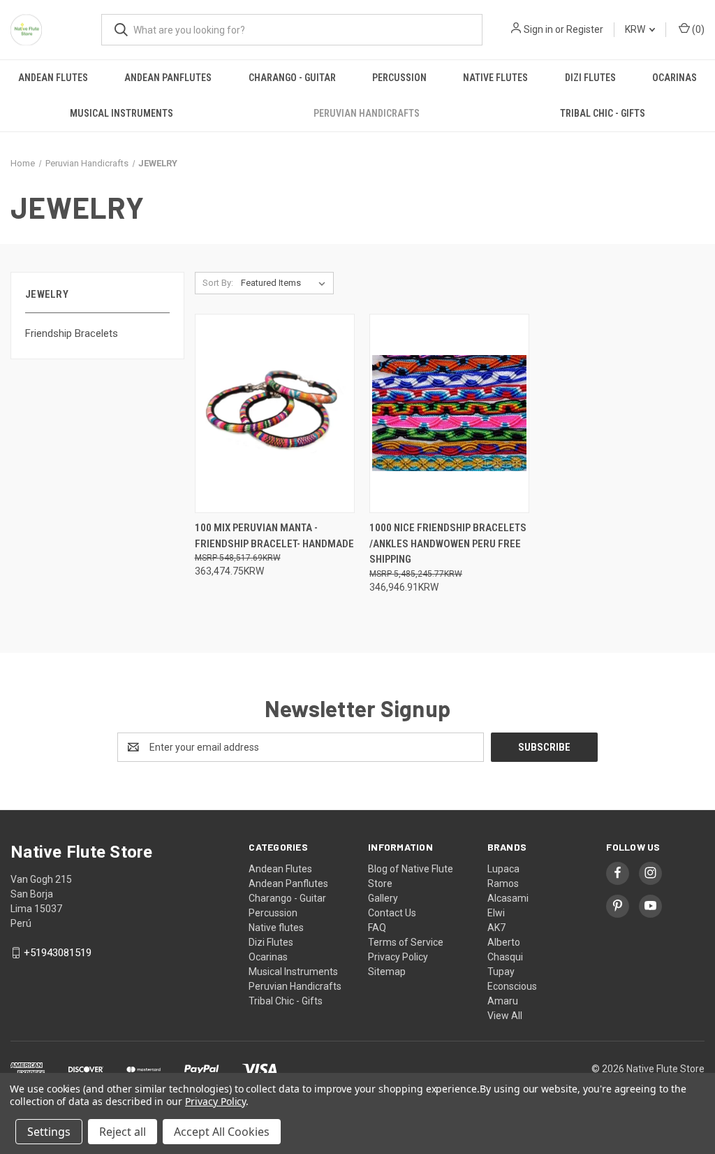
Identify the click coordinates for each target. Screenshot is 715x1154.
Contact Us (392, 912)
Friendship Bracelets (71, 333)
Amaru (502, 1001)
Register (584, 29)
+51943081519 (57, 952)
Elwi (496, 912)
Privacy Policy (398, 956)
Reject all (122, 1131)
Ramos (503, 883)
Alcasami (508, 898)
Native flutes (495, 77)
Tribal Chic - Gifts (602, 113)
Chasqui (505, 956)
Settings (49, 1131)
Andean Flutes (53, 77)
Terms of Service (405, 942)
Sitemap (387, 971)
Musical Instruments (121, 113)
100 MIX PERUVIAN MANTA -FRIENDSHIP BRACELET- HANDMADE (274, 535)
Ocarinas (674, 77)
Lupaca (503, 868)
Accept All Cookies (222, 1131)
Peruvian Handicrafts (367, 113)
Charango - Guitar (292, 77)
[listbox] (286, 283)
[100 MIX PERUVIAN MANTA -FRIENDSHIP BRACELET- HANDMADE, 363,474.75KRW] (275, 413)
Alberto (503, 942)
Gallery (383, 898)
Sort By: (217, 282)
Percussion (399, 77)
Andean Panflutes (168, 77)
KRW (636, 29)
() (697, 29)
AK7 (496, 927)
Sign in (538, 29)
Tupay (501, 971)
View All (504, 1015)
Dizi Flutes (590, 77)
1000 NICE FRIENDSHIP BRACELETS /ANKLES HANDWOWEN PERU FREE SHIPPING (447, 543)
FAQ (377, 927)
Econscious (512, 986)
